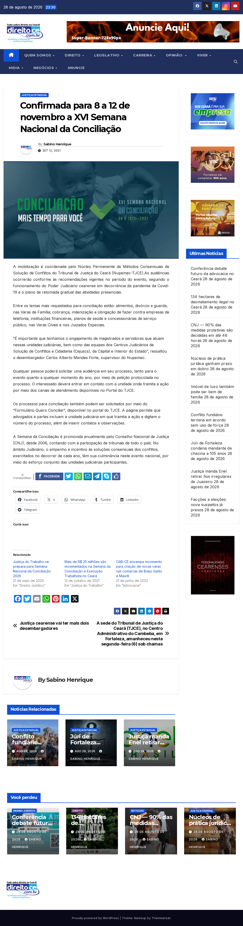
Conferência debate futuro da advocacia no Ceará (212, 273)
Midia (15, 68)
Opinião (175, 55)
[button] (236, 61)
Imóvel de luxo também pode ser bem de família (212, 391)
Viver (203, 55)
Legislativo (107, 55)
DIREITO (77, 810)
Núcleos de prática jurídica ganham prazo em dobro (211, 363)
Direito (73, 55)
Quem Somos (38, 55)
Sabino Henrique (57, 144)
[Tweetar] (69, 476)
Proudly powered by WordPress (96, 918)
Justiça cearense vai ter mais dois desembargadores (54, 626)
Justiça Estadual (34, 95)
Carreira (143, 55)
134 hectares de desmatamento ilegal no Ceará (212, 301)
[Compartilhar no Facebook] (49, 476)
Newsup (140, 918)
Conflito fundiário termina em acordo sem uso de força (208, 420)
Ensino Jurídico (24, 810)
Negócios (44, 68)
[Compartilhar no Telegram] (97, 476)
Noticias (137, 810)
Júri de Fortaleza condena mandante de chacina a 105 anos (211, 448)
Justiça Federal (201, 810)
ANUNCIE (76, 68)
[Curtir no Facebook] (116, 476)
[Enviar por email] (88, 476)
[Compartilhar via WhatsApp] (78, 476)
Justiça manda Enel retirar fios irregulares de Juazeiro (211, 476)
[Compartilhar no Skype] (107, 476)
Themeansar (161, 918)
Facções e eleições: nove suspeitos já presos (209, 504)
